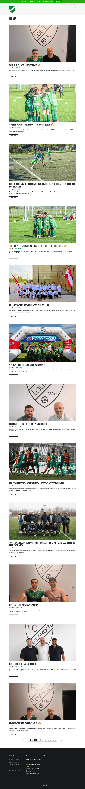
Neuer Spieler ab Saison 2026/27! (23, 604)
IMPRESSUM (42, 781)
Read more (13, 76)
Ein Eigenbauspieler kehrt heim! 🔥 (25, 723)
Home (20, 7)
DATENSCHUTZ (34, 781)
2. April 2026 (15, 426)
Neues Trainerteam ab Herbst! (22, 664)
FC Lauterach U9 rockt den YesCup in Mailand (29, 305)
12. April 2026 (16, 189)
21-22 (54, 740)
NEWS (24, 7)
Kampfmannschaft (42, 7)
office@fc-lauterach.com (14, 767)
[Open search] (75, 8)
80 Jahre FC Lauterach (32, 7)
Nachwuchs (57, 7)
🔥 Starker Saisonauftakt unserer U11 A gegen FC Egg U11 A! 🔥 (38, 245)
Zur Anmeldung (58, 1)
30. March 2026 (16, 485)
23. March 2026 (16, 547)
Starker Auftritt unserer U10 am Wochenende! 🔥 (31, 124)
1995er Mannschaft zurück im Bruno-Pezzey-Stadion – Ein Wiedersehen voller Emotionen (42, 544)
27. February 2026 (16, 725)
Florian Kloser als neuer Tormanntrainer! (28, 424)
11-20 (49, 740)
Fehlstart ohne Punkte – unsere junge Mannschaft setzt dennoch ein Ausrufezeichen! (33, 770)
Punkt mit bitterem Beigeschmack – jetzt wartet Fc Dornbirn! (36, 483)
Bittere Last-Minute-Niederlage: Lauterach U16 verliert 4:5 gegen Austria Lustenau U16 (42, 185)
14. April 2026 (16, 67)
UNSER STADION (65, 7)
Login (65, 4)
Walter (10, 67)
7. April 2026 (15, 367)
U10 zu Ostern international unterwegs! (27, 364)
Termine (50, 7)
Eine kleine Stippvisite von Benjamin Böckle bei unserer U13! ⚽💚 (33, 764)
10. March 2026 (16, 666)
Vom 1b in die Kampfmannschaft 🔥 (25, 65)
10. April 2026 (16, 307)
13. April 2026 (16, 127)
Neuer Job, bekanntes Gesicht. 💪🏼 (33, 773)
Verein (71, 7)
